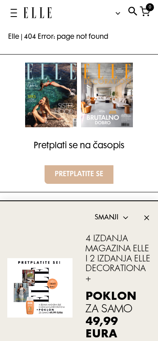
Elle (13, 37)
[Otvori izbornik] (13, 13)
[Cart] (145, 13)
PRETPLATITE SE (79, 174)
